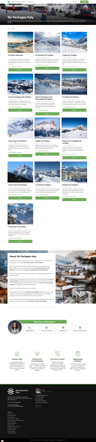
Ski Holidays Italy (17, 402)
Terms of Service (37, 440)
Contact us (30, 1)
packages (10, 412)
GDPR (42, 440)
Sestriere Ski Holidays (11, 431)
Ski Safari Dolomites (11, 414)
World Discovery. (19, 406)
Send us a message (46, 330)
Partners (31, 440)
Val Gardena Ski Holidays (12, 415)
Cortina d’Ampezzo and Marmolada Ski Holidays (16, 420)
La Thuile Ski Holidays (11, 429)
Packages (17, 1)
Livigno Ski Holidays (11, 417)
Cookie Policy (46, 440)
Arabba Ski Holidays (11, 425)
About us (23, 1)
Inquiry (84, 2)
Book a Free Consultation (80, 330)
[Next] (31, 42)
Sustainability (52, 440)
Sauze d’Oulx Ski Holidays (12, 428)
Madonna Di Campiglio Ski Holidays (14, 426)
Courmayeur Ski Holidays (12, 423)
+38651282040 (29, 330)
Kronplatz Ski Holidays (11, 421)
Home (12, 1)
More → (20, 70)
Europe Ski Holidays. (14, 404)
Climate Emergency (59, 440)
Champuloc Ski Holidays (12, 432)
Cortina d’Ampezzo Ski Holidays (13, 418)
